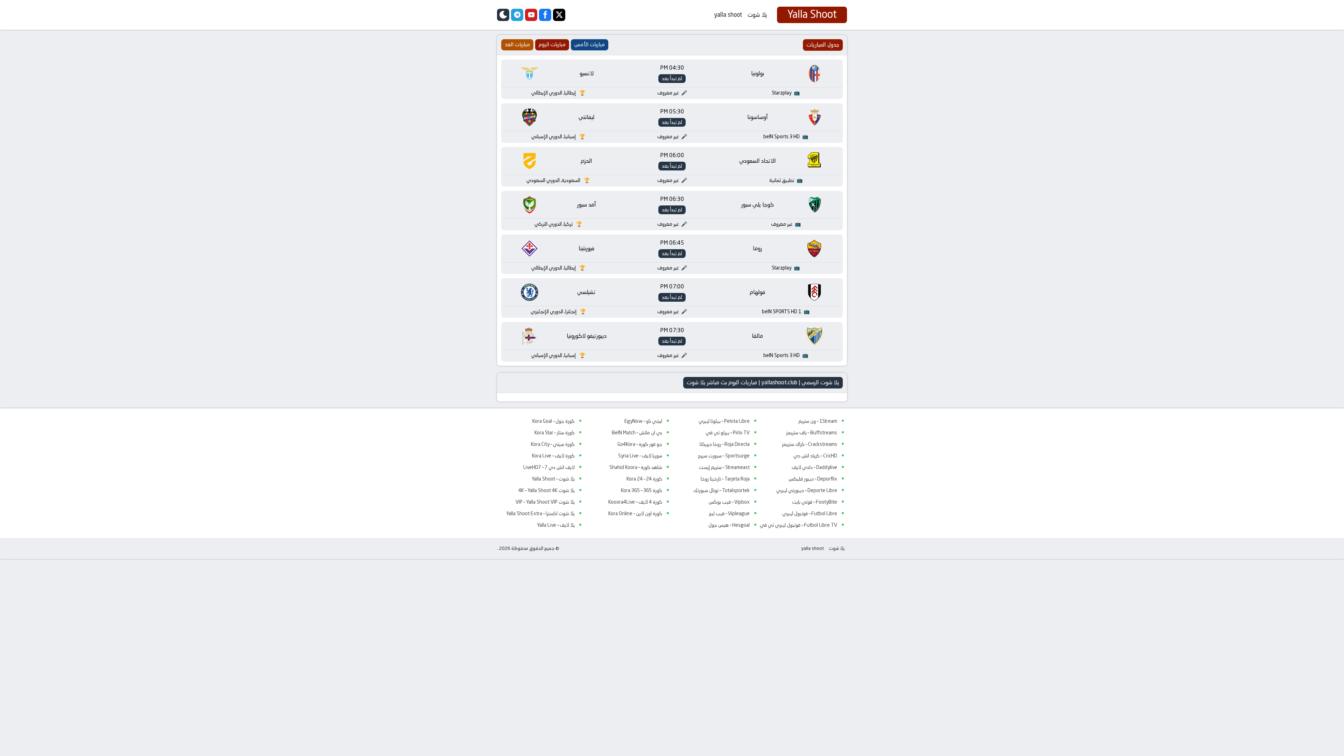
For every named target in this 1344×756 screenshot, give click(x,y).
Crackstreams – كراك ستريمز (809, 444)
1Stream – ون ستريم (817, 421)
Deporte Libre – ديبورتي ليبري (806, 490)
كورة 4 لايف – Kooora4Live (635, 502)
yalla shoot (728, 14)
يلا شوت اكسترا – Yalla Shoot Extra (540, 513)
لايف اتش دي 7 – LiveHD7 (549, 467)
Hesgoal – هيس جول (729, 525)
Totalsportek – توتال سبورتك (721, 490)
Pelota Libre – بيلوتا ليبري (724, 421)
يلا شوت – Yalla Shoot (553, 479)
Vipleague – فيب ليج (729, 513)
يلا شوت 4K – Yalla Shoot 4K (546, 490)
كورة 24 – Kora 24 (644, 479)
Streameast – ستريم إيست (724, 467)
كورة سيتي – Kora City (553, 444)
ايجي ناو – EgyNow (643, 421)
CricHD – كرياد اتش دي (815, 456)
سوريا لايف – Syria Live (640, 456)
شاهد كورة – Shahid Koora (635, 467)
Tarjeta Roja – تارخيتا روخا (725, 479)
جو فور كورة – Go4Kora (639, 444)
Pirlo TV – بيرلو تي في (728, 432)
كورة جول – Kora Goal (553, 421)
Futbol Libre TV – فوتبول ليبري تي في (798, 525)
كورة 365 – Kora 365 (641, 490)
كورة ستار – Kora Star (554, 432)
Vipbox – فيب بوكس (729, 502)
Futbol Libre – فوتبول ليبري (809, 513)
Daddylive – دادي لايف (814, 467)
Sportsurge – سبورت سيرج (724, 456)
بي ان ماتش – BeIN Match (637, 432)
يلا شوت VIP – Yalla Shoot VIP (545, 502)
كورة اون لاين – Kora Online (635, 513)
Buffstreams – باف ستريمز (811, 432)
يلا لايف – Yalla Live (556, 525)
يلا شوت (757, 14)
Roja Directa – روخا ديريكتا (725, 444)
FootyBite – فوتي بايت (814, 502)
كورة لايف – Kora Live (553, 456)
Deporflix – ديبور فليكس (813, 479)
